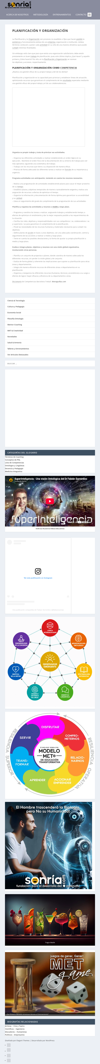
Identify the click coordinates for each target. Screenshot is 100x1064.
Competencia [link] (68, 67)
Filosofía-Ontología (15, 318)
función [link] (68, 169)
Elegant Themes (23, 1040)
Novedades (12, 336)
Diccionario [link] (16, 281)
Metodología (40, 14)
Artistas (8, 1026)
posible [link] (79, 39)
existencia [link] (16, 42)
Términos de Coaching (14, 457)
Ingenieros (20, 1029)
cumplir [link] (15, 48)
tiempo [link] (20, 186)
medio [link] (55, 207)
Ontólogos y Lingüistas (14, 465)
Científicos (9, 1029)
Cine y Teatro (19, 1026)
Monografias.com (59, 281)
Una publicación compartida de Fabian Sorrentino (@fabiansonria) (38, 610)
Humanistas (22, 1032)
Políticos (8, 1035)
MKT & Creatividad (15, 330)
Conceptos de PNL (12, 460)
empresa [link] (51, 42)
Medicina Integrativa (13, 471)
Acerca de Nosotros (17, 14)
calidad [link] (19, 198)
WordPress (50, 1040)
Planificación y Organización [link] (55, 59)
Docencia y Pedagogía (14, 468)
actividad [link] (43, 45)
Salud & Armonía (14, 342)
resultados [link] (67, 80)
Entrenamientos (62, 14)
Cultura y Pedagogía (15, 306)
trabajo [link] (33, 56)
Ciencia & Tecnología (16, 300)
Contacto (81, 14)
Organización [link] (34, 39)
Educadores (10, 1032)
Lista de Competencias (14, 462)
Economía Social (14, 312)
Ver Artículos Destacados (17, 354)
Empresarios (19, 1035)
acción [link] (30, 233)
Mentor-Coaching (14, 324)
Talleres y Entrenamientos (18, 349)
